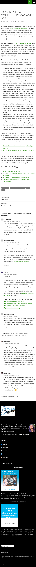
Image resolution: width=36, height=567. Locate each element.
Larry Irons (6, 341)
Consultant (4, 428)
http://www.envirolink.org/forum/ (13, 301)
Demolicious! (5, 198)
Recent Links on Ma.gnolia (8, 204)
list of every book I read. (23, 434)
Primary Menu (34, 2)
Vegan (6, 426)
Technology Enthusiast (20, 426)
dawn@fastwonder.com (7, 431)
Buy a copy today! (14, 498)
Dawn (12, 21)
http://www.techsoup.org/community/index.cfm (17, 303)
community (4, 9)
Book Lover (24, 425)
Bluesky (4, 444)
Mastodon (5, 447)
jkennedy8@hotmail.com (21, 261)
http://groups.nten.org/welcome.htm (14, 305)
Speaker (11, 426)
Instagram (5, 457)
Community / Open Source (8, 425)
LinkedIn (4, 454)
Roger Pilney (7, 373)
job (3, 190)
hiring (28, 187)
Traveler (18, 425)
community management (17, 187)
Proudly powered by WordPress (8, 565)
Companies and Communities (18, 501)
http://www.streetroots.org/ (11, 308)
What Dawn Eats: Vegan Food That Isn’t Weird (13, 494)
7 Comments (20, 21)
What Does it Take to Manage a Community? (16, 177)
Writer (2, 426)
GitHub (4, 450)
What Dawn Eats (18, 467)
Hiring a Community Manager (18, 28)
